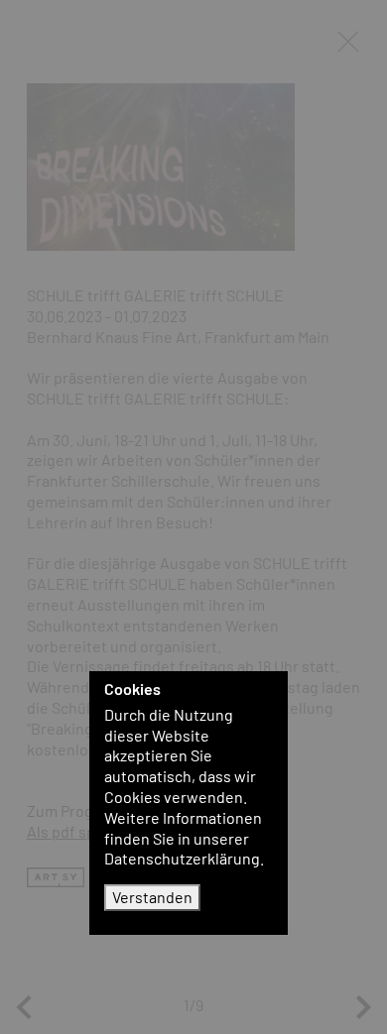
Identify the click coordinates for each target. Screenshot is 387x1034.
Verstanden (152, 896)
